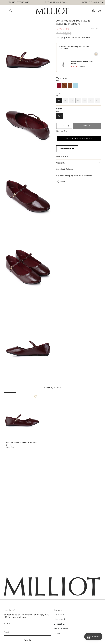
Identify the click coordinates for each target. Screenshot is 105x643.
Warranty (60, 163)
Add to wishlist (65, 149)
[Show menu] (5, 11)
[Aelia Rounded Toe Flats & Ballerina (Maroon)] (22, 416)
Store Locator (61, 629)
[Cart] (100, 11)
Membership (60, 619)
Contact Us (59, 624)
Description (62, 156)
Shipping (61, 37)
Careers (58, 633)
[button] (78, 139)
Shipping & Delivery (64, 169)
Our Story (59, 614)
